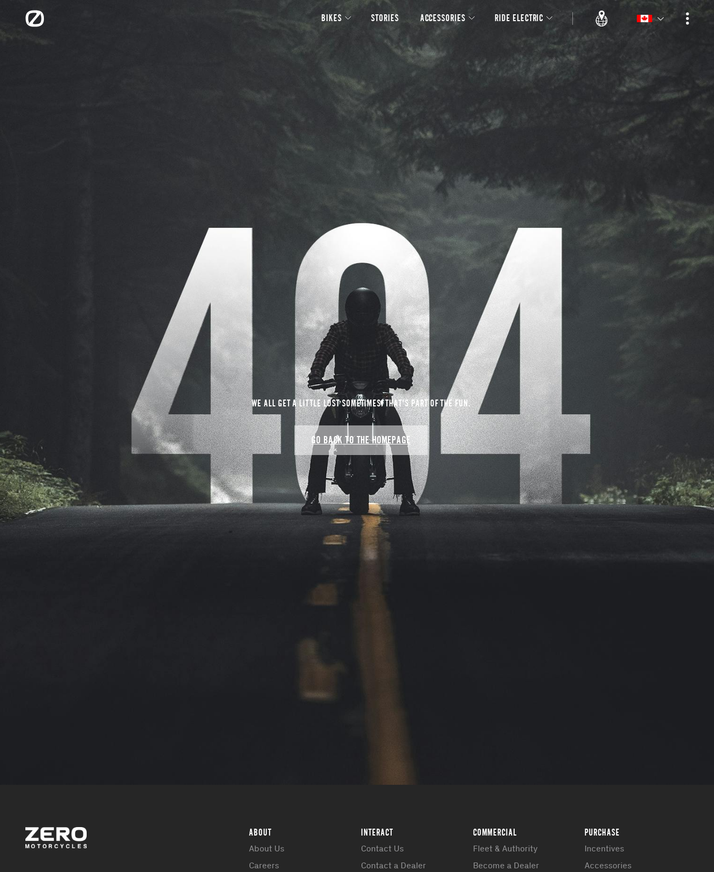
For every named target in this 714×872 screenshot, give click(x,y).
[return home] (34, 18)
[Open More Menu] (687, 18)
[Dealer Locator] (602, 18)
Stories (385, 18)
